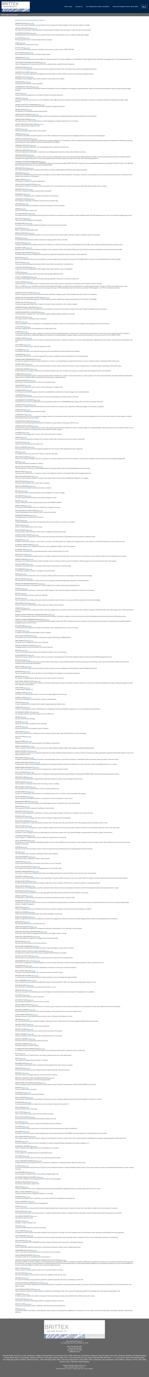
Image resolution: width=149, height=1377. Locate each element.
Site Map (90, 1368)
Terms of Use (84, 1368)
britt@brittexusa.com (74, 1351)
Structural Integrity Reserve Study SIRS (125, 6)
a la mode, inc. (69, 1368)
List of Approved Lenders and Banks (97, 6)
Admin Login (77, 1368)
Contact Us (79, 6)
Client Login (68, 6)
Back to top (30, 23)
